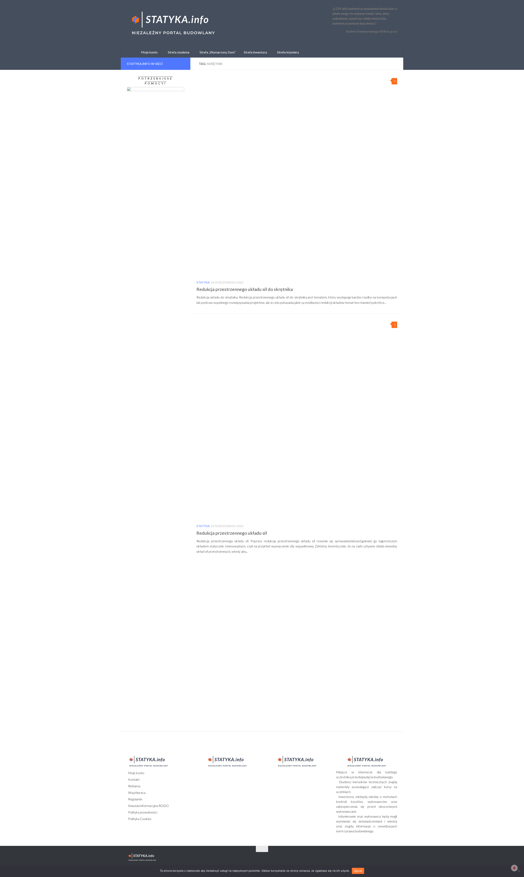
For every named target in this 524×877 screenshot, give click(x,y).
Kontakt (134, 779)
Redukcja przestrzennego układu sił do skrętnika (244, 289)
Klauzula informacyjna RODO (148, 806)
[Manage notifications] (514, 868)
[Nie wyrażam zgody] (519, 871)
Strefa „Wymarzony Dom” (217, 52)
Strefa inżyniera (287, 52)
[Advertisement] (152, 430)
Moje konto (136, 773)
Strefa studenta (177, 52)
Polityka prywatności (142, 812)
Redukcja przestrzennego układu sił (231, 533)
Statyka (203, 282)
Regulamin (135, 799)
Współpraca (137, 792)
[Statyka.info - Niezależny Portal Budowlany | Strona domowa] (173, 23)
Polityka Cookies (139, 819)
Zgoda (358, 870)
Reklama (134, 786)
